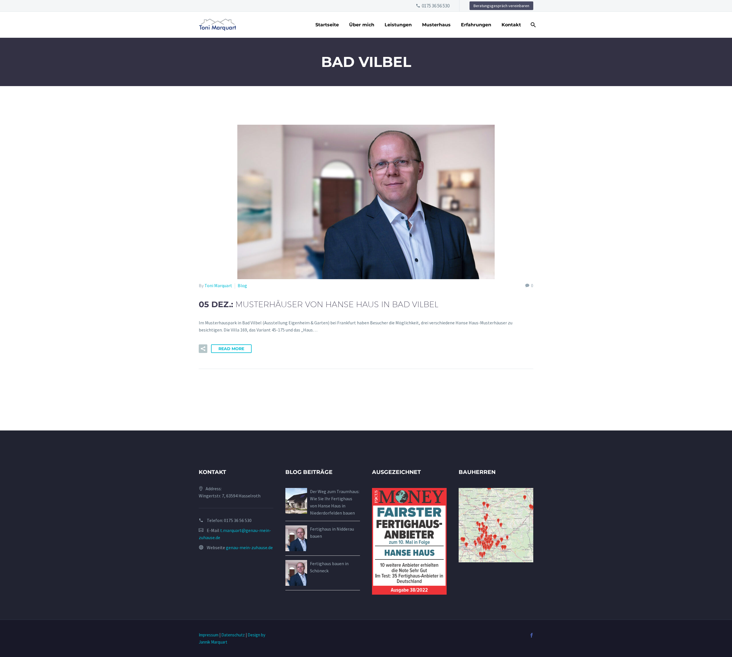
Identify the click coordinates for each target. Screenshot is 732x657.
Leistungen (398, 24)
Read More (231, 348)
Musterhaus (436, 24)
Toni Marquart (218, 285)
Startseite (327, 24)
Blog (242, 285)
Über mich (361, 24)
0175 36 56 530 (435, 6)
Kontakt (511, 24)
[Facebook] (531, 635)
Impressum (208, 635)
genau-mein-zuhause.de (249, 547)
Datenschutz (233, 635)
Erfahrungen (476, 24)
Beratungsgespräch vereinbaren (501, 5)
